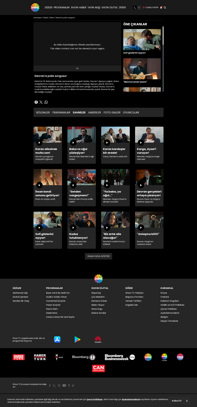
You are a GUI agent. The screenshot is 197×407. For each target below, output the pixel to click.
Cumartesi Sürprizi (55, 300)
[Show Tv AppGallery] (98, 339)
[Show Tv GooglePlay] (78, 339)
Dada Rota (51, 312)
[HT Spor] (59, 357)
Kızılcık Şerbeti (20, 296)
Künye (164, 292)
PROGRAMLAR (62, 7)
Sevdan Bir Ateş (21, 300)
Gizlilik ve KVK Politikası (172, 304)
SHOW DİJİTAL (110, 7)
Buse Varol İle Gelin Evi (57, 292)
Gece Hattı (52, 308)
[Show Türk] (164, 357)
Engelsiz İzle (131, 304)
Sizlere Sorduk (98, 312)
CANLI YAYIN (152, 7)
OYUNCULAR (131, 112)
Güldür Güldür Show (56, 296)
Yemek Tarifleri (133, 300)
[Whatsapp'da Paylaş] (46, 102)
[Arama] (164, 7)
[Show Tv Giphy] (69, 385)
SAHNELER (79, 112)
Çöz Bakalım (98, 296)
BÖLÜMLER (43, 112)
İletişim (164, 317)
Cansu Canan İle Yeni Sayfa (60, 317)
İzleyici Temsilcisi (169, 321)
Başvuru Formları (134, 296)
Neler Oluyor (98, 304)
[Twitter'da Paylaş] (41, 102)
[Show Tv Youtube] (64, 385)
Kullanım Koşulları (170, 300)
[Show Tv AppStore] (57, 339)
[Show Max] (180, 357)
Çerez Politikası (95, 399)
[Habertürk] (19, 357)
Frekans (165, 296)
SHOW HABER (78, 7)
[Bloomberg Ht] (84, 357)
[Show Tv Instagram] (59, 385)
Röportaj (96, 292)
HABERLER (94, 112)
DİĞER (122, 7)
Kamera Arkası (99, 300)
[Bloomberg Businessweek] (120, 357)
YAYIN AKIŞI (94, 7)
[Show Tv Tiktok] (73, 385)
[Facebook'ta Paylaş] (36, 102)
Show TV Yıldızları (134, 292)
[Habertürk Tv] (40, 357)
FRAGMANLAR (61, 112)
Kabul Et (177, 400)
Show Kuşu (96, 308)
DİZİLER (48, 7)
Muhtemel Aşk (20, 292)
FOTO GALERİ (112, 112)
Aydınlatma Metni (131, 399)
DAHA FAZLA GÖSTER (98, 256)
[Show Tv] (35, 7)
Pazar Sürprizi (53, 304)
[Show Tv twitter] (54, 385)
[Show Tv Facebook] (49, 385)
